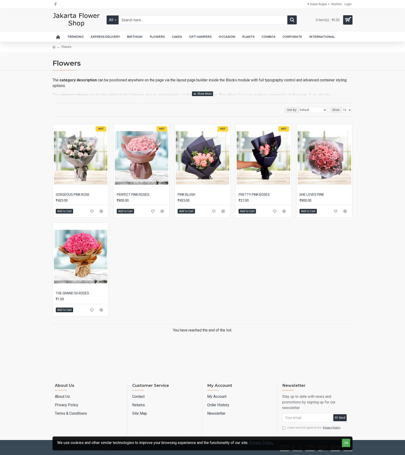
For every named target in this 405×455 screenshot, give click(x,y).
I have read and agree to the (313, 427)
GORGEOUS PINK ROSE (73, 194)
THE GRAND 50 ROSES (72, 293)
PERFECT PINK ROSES (133, 194)
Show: (336, 110)
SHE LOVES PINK (312, 194)
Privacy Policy (261, 442)
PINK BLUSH (186, 194)
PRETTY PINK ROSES (254, 194)
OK (346, 443)
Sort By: (292, 110)
